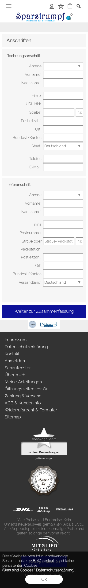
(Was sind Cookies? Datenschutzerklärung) (38, 570)
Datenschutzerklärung (26, 346)
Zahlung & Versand (23, 395)
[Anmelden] (51, 6)
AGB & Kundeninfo (23, 402)
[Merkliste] (60, 6)
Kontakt (12, 353)
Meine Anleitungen (23, 381)
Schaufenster (18, 367)
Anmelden (15, 360)
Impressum (16, 339)
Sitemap (13, 416)
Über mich (15, 374)
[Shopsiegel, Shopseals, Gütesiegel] (44, 428)
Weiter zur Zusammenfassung (44, 311)
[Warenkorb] (70, 6)
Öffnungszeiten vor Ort (27, 388)
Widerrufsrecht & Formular (31, 409)
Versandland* (30, 282)
